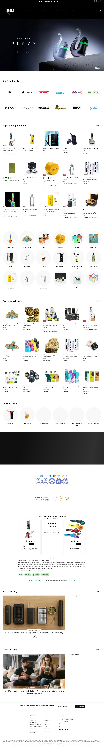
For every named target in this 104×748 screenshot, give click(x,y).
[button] (51, 558)
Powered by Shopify (87, 745)
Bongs (46, 722)
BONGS (23, 10)
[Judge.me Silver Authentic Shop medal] (55, 498)
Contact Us (33, 720)
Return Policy (33, 729)
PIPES (37, 10)
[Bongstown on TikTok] (68, 729)
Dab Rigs (47, 724)
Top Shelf (47, 718)
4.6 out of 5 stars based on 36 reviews (55, 580)
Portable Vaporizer (34, 630)
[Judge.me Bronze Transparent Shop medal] (61, 498)
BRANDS (72, 10)
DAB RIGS (30, 10)
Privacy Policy (33, 722)
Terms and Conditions (36, 726)
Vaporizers (48, 729)
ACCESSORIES (55, 10)
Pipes (46, 726)
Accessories (48, 731)
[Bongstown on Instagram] (60, 729)
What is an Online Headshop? (34, 731)
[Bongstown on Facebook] (62, 729)
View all (98, 125)
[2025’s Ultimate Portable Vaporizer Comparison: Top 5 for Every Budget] (34, 612)
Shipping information (35, 724)
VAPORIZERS (45, 10)
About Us (32, 718)
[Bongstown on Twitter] (65, 729)
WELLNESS (64, 10)
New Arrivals (48, 720)
